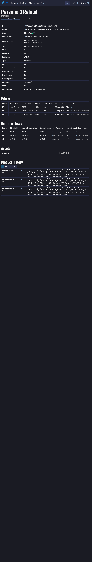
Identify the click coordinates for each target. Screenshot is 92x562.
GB (11, 166)
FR (6, 166)
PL (15, 166)
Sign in (83, 3)
